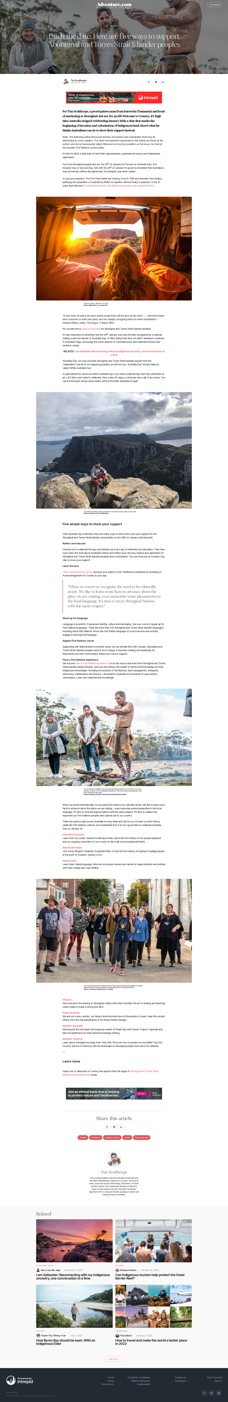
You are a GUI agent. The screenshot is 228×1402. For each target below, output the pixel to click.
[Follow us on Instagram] (219, 1393)
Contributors (107, 1384)
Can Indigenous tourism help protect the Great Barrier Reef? (149, 1276)
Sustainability (143, 1384)
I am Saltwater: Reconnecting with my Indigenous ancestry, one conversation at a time (73, 1276)
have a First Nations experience (91, 663)
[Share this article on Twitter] (156, 82)
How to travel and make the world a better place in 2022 (151, 1342)
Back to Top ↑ (114, 1359)
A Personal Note (44, 1266)
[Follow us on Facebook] (204, 1393)
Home (111, 1377)
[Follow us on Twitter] (211, 1393)
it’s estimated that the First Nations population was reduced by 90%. (119, 185)
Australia (83, 1137)
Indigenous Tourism (112, 1137)
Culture (119, 1266)
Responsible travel (141, 1137)
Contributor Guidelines (138, 1377)
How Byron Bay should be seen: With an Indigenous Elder (65, 1342)
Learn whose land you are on (78, 572)
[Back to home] (114, 4)
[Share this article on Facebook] (149, 82)
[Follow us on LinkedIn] (163, 82)
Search (218, 1381)
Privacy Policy (11, 1392)
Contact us (180, 1377)
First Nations (95, 1137)
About (111, 1381)
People (114, 26)
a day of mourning (90, 328)
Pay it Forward (214, 5)
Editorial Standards (140, 1381)
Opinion (127, 1137)
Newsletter (180, 1381)
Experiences (121, 1331)
